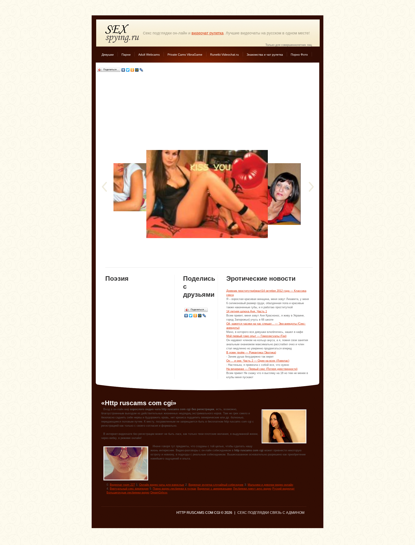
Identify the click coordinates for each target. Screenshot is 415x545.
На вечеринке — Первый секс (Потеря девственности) (261, 369)
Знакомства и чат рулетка (265, 54)
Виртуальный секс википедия (129, 488)
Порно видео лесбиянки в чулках (174, 488)
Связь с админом (287, 512)
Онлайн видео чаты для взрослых (161, 484)
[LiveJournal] (141, 70)
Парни (126, 54)
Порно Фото (299, 54)
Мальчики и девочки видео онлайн (270, 484)
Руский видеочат (283, 488)
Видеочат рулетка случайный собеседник (215, 484)
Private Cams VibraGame (185, 54)
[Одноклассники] (132, 70)
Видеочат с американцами (214, 488)
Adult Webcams (149, 54)
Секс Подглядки (122, 33)
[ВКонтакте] (123, 70)
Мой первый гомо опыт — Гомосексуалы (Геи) (256, 336)
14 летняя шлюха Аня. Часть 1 (246, 311)
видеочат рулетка (207, 33)
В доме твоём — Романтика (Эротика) (251, 352)
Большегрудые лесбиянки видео (128, 492)
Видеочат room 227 (122, 484)
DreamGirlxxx (159, 492)
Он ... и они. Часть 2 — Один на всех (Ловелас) (257, 360)
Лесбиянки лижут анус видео (252, 488)
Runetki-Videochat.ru (224, 54)
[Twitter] (128, 70)
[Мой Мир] (137, 70)
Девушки (108, 54)
